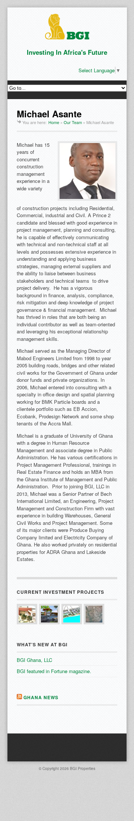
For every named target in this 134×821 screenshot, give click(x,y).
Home (53, 122)
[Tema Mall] (94, 614)
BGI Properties (82, 768)
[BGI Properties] (67, 37)
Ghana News (40, 697)
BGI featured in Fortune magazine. (54, 671)
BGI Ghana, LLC (34, 659)
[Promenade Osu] (71, 614)
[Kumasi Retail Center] (49, 614)
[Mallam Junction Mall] (27, 614)
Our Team (73, 122)
